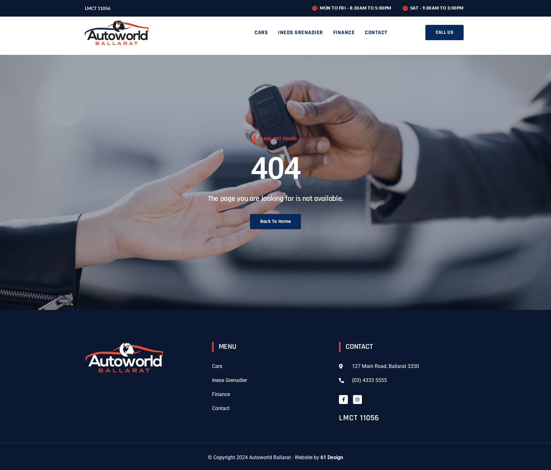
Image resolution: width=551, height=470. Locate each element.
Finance (344, 32)
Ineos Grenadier (300, 32)
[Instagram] (357, 399)
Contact (376, 32)
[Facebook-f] (343, 399)
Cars (261, 32)
